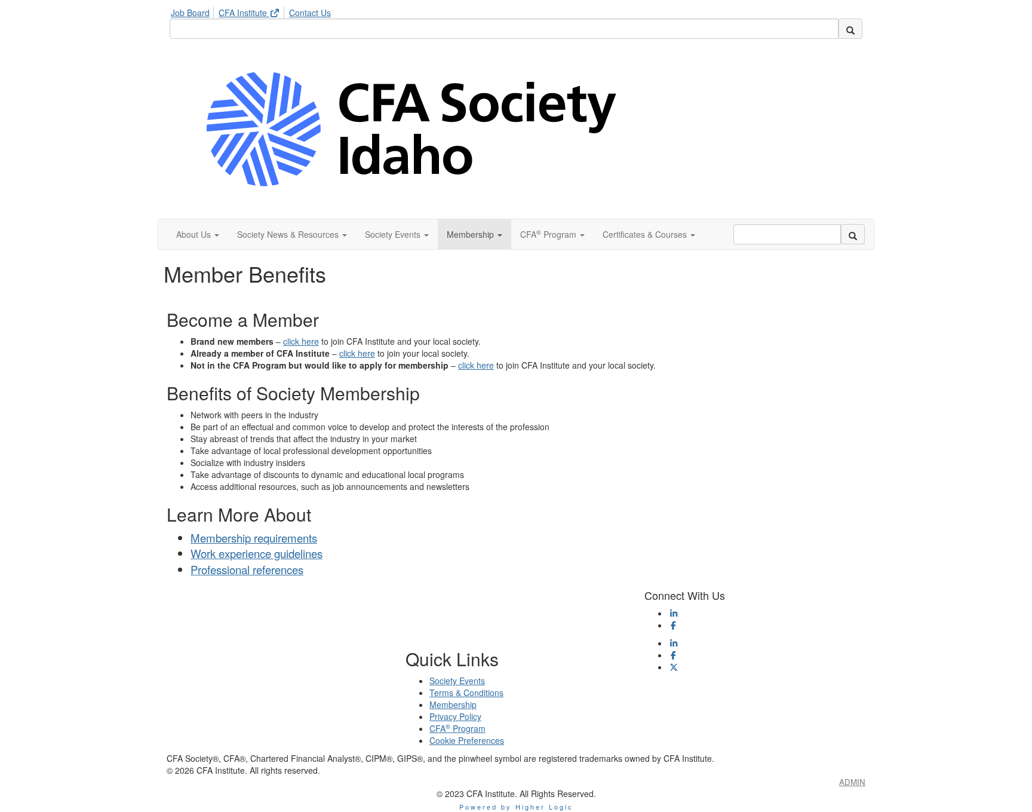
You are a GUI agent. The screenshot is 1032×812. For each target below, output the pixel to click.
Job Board (190, 13)
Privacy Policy (455, 716)
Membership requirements (254, 538)
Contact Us (310, 13)
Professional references (247, 569)
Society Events (457, 681)
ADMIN (852, 782)
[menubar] (254, 11)
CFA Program (457, 728)
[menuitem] (193, 11)
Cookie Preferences (466, 740)
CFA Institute (244, 13)
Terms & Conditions (466, 692)
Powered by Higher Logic (516, 806)
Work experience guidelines (256, 553)
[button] (197, 234)
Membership (453, 704)
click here (301, 341)
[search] (850, 29)
